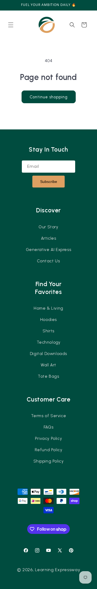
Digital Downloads (48, 353)
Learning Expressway (57, 569)
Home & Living (48, 308)
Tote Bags (48, 376)
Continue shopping (49, 97)
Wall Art (48, 365)
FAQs (48, 427)
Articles (48, 238)
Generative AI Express (48, 249)
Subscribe (48, 181)
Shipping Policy (48, 461)
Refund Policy (49, 449)
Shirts (48, 331)
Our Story (48, 227)
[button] (11, 25)
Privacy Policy (48, 438)
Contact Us (48, 261)
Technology (49, 342)
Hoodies (48, 319)
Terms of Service (48, 415)
